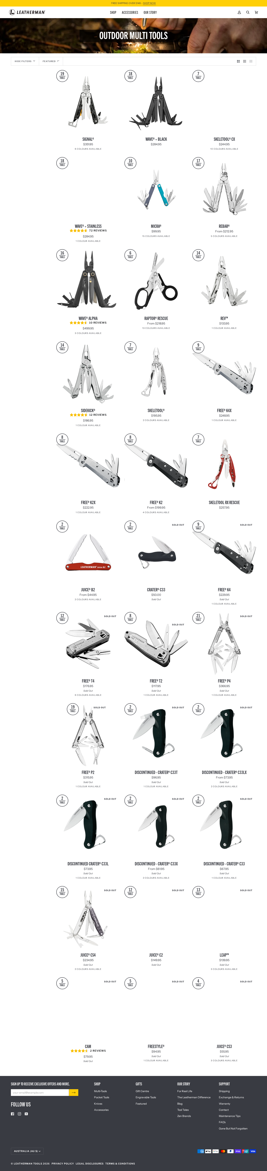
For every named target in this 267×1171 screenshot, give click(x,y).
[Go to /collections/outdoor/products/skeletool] (156, 373)
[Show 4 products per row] (252, 61)
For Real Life (184, 1091)
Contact (224, 1110)
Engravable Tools (146, 1097)
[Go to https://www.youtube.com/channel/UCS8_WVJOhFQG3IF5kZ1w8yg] (26, 1113)
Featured (141, 1103)
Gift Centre (142, 1091)
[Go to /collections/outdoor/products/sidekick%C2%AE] (88, 373)
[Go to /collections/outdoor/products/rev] (224, 281)
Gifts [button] (139, 1083)
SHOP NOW (149, 3)
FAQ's (222, 1122)
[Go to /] (27, 12)
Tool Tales (183, 1110)
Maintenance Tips (229, 1116)
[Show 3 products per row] (245, 61)
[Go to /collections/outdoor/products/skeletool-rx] (224, 465)
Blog (180, 1103)
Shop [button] (97, 1083)
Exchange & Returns (231, 1097)
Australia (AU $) (26, 1151)
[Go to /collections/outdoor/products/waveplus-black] (156, 102)
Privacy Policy (63, 1163)
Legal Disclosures (90, 1163)
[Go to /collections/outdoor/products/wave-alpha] (88, 281)
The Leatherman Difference (194, 1097)
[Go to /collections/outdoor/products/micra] (156, 189)
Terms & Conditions (120, 1163)
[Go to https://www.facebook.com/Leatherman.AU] (12, 1113)
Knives (98, 1103)
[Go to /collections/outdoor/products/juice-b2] (88, 552)
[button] (113, 12)
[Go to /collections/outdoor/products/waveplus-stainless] (88, 189)
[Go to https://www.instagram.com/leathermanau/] (19, 1113)
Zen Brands (184, 1116)
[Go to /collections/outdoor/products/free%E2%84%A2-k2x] (88, 465)
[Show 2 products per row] (238, 61)
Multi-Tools (100, 1091)
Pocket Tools (101, 1097)
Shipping (224, 1091)
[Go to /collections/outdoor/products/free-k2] (156, 465)
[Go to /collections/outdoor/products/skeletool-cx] (224, 102)
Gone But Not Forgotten (233, 1128)
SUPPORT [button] (224, 1083)
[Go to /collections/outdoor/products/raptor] (156, 281)
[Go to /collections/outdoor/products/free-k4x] (224, 373)
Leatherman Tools (28, 1163)
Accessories (101, 1110)
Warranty (224, 1103)
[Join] (73, 1093)
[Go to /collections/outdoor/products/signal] (88, 102)
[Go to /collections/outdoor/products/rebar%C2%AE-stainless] (224, 189)
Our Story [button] (183, 1083)
